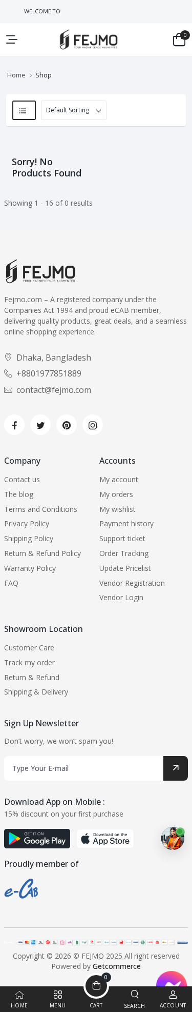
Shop (43, 75)
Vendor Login (121, 597)
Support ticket (122, 538)
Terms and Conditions (40, 509)
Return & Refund (31, 677)
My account (118, 479)
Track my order (29, 662)
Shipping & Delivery (36, 692)
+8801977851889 (48, 373)
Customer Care (29, 647)
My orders (116, 494)
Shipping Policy (28, 538)
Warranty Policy (30, 568)
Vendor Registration (132, 583)
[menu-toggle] (11, 39)
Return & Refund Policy (42, 553)
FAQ (11, 583)
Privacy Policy (26, 523)
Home (16, 75)
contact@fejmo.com (53, 389)
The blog (18, 494)
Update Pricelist (125, 568)
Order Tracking (123, 553)
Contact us (22, 479)
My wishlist (117, 509)
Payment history (126, 523)
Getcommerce (117, 966)
